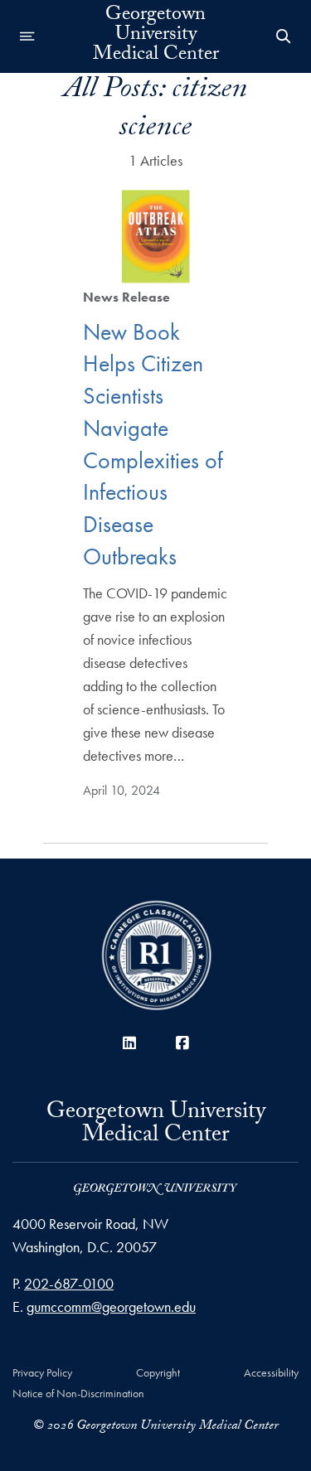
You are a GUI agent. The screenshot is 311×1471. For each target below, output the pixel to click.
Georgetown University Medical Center (156, 36)
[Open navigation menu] (27, 36)
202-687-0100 (69, 1283)
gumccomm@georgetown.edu (111, 1306)
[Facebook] (182, 1042)
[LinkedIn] (129, 1042)
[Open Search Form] (283, 36)
